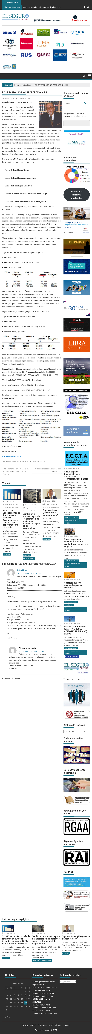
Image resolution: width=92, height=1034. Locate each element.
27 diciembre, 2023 (72, 469)
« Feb (7, 1017)
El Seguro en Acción (24, 98)
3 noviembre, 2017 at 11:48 (32, 651)
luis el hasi (22, 570)
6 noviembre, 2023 (72, 536)
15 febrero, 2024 (10, 501)
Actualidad (7, 461)
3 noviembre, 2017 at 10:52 (31, 573)
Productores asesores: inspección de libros (47, 470)
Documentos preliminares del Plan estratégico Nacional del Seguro (16, 471)
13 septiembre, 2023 (73, 623)
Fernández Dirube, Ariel (20, 461)
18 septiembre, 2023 (73, 580)
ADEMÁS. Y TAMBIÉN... (72, 517)
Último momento (28, 558)
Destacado (35, 461)
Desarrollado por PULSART (46, 1030)
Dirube (42, 461)
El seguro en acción (10, 504)
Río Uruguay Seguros (71, 656)
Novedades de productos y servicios (73, 521)
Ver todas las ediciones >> (74, 679)
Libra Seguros (69, 605)
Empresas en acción (71, 602)
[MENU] (89, 76)
